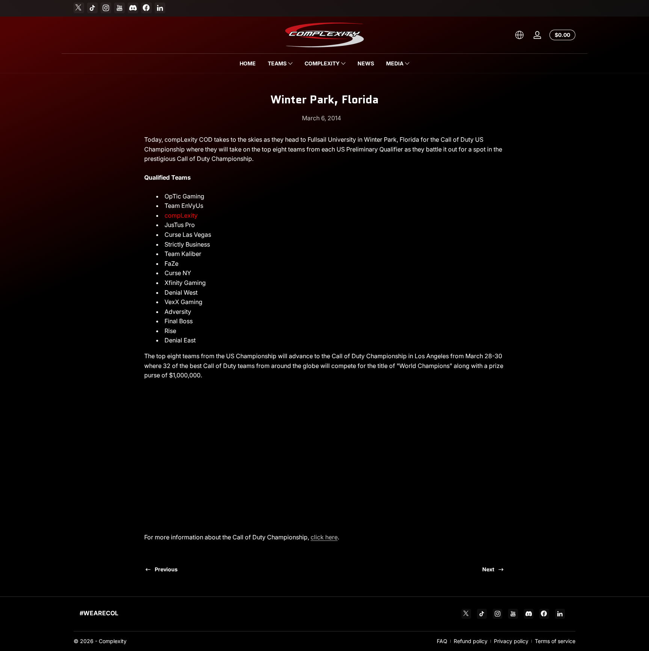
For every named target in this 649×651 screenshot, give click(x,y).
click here (324, 537)
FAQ (442, 641)
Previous (166, 569)
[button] (519, 35)
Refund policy (471, 641)
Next (488, 569)
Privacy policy (511, 641)
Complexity (113, 641)
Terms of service (555, 641)
